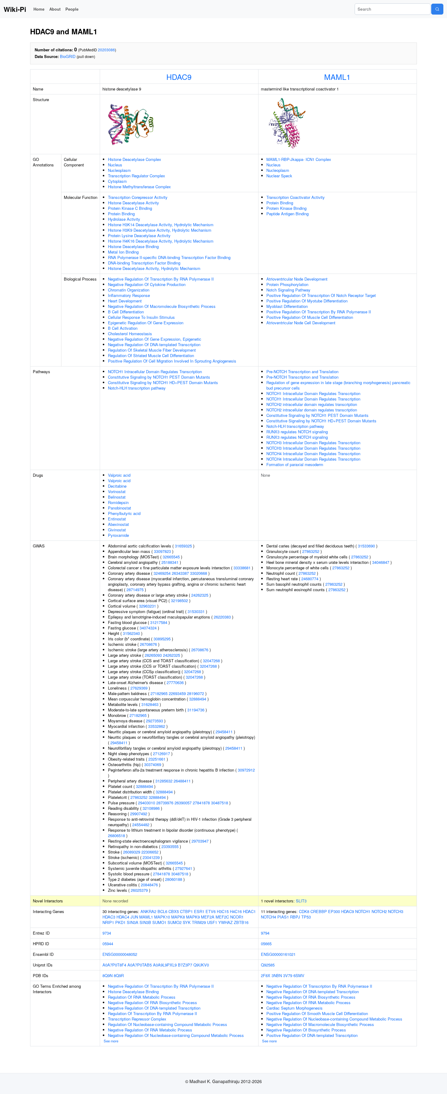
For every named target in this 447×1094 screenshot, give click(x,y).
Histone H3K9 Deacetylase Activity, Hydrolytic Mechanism (159, 230)
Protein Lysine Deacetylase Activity (139, 235)
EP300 (334, 911)
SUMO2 (175, 922)
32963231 (147, 606)
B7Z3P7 (185, 965)
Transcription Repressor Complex (137, 1019)
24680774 (309, 578)
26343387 (180, 573)
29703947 (200, 841)
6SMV (298, 975)
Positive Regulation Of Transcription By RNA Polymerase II (318, 312)
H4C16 (236, 911)
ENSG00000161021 (278, 954)
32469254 (162, 573)
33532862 (156, 726)
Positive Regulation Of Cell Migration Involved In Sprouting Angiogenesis (172, 361)
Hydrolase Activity (124, 219)
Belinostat (117, 497)
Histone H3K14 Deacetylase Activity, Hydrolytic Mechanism (160, 224)
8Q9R (119, 975)
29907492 (138, 813)
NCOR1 (237, 917)
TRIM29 (199, 922)
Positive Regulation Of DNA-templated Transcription (312, 1035)
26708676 (148, 644)
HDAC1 (249, 911)
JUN (134, 917)
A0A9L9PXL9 (165, 965)
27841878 (201, 803)
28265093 (153, 655)
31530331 (196, 611)
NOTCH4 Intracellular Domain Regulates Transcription (313, 453)
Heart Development (125, 301)
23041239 (151, 857)
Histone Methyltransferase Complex (139, 186)
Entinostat (117, 519)
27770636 (175, 682)
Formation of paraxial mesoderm (294, 464)
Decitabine (117, 486)
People (71, 9)
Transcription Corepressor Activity (138, 197)
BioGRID (67, 56)
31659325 (183, 546)
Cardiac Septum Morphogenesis (294, 1008)
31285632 (163, 781)
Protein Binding (121, 213)
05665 (266, 943)
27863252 (138, 797)
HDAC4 (122, 917)
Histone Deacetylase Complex (134, 159)
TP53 (306, 917)
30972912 (246, 770)
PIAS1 (283, 917)
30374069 (152, 764)
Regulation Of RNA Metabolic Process (141, 997)
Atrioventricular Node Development (296, 279)
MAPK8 (178, 917)
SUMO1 (159, 922)
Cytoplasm (117, 181)
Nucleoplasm (119, 170)
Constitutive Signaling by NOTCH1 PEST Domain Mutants (159, 377)
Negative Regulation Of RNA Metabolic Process (150, 1030)
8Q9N (107, 975)
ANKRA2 (148, 911)
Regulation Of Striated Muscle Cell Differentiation (151, 355)
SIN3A (132, 922)
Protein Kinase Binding (286, 208)
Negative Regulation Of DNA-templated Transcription (154, 344)
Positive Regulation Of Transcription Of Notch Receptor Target (321, 295)
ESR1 (199, 911)
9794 (265, 933)
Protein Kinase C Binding (130, 208)
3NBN (277, 975)
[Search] (437, 9)
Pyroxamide (118, 535)
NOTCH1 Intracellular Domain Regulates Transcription (155, 371)
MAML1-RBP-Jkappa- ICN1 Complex (298, 159)
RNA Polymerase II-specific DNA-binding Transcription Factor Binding (169, 257)
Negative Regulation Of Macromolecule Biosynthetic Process (162, 306)
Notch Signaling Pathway (288, 290)
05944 (107, 943)
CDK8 (304, 911)
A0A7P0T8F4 (114, 965)
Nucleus (115, 165)
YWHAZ (225, 922)
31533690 (366, 546)
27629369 (138, 688)
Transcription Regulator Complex (136, 176)
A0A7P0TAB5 (139, 965)
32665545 (171, 557)
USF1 (212, 922)
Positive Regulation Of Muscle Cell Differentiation (309, 317)
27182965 (159, 693)
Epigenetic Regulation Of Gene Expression (145, 322)
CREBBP (318, 911)
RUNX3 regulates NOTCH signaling (297, 432)
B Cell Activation (122, 328)
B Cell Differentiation (126, 312)
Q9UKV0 (201, 965)
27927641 (183, 868)
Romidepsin (118, 502)
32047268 (211, 660)
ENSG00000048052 (119, 954)
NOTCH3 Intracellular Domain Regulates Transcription (313, 442)
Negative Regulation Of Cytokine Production (146, 284)
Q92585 (268, 965)
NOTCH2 (379, 911)
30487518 (219, 803)
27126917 (161, 753)
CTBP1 (186, 911)
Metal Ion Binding (123, 252)
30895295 (162, 639)
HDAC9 (179, 76)
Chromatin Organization (128, 290)
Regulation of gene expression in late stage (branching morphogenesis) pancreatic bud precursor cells (338, 385)
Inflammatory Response (129, 295)
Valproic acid (119, 475)
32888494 (197, 699)
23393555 (169, 846)
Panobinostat (119, 508)
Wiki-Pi (15, 9)
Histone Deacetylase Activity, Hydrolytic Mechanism (154, 268)
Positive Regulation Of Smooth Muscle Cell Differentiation (317, 1013)
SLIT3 (301, 901)
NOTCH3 (395, 911)
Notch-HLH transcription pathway (137, 388)
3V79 (287, 975)
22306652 (149, 852)
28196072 (195, 693)
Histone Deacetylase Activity (133, 203)
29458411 (224, 731)
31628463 (149, 704)
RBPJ (295, 917)
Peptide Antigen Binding (287, 213)
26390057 (183, 803)
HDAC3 (108, 917)
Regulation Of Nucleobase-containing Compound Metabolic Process (167, 1024)
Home (38, 9)
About (55, 9)
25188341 (169, 562)
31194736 (195, 710)
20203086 (106, 49)
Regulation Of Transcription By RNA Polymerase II (152, 1013)
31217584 (158, 622)
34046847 (380, 562)
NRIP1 (108, 922)
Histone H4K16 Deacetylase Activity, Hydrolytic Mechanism (160, 241)
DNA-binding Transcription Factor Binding (144, 263)
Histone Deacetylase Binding (133, 246)
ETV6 (211, 911)
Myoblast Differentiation (287, 306)
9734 (106, 933)
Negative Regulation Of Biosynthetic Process (306, 1030)
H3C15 (223, 911)
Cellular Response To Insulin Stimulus (141, 317)
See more (111, 1040)
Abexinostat (118, 524)
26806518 (116, 835)
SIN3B (145, 922)
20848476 (149, 885)
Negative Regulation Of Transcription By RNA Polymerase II (161, 279)
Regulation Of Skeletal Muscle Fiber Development (152, 350)
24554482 (140, 824)
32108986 (151, 808)
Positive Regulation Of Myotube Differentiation (307, 301)
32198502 (179, 600)
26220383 (222, 617)
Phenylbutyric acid (124, 513)
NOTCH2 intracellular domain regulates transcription (311, 404)
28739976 (164, 803)
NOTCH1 (362, 911)
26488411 (182, 781)
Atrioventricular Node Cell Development (300, 322)
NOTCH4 (268, 917)
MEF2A (207, 917)
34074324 (148, 628)
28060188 (173, 879)
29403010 (146, 803)
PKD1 (120, 922)
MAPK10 (162, 917)
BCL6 (162, 911)
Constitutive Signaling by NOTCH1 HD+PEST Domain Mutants (163, 382)
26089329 (131, 852)
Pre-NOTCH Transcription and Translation (302, 371)
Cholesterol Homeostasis (130, 333)
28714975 (135, 589)
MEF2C (222, 917)
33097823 (162, 551)
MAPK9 (193, 917)
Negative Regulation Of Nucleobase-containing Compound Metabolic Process (176, 1035)
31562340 (131, 633)
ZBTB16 (241, 922)
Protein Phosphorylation (287, 284)
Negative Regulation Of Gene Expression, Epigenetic (154, 339)
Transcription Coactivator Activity (295, 197)
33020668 (198, 573)
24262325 (199, 595)
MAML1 (337, 76)
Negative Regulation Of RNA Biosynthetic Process (152, 1002)
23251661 (156, 759)
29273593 (154, 721)
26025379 (139, 890)
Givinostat (117, 530)
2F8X (265, 975)
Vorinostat (117, 491)
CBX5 (173, 911)
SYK (187, 922)
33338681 (242, 568)
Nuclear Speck (279, 176)
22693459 (177, 693)
